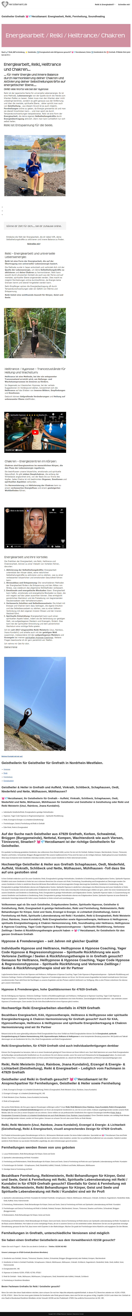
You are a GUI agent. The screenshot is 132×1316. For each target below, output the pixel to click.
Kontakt (82, 1314)
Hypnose (7, 769)
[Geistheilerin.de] (14, 4)
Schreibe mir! (124, 5)
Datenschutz (76, 1314)
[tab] (67, 207)
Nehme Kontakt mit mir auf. (12, 756)
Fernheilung (8, 777)
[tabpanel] (66, 488)
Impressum (69, 1314)
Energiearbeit (9, 781)
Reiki (5, 773)
